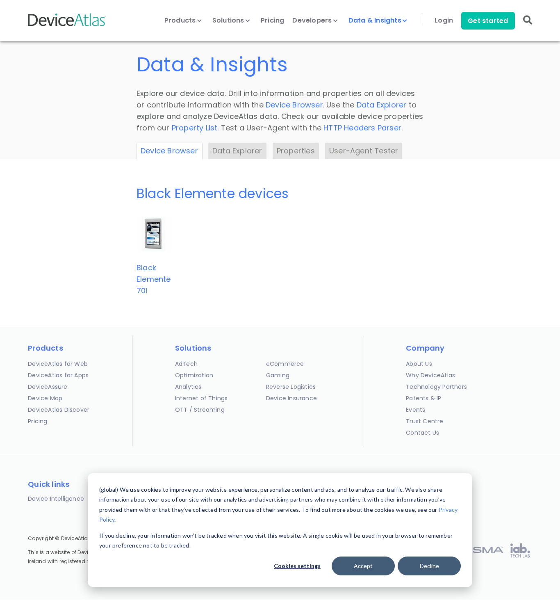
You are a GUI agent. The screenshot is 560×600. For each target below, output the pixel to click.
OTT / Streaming (200, 410)
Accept (363, 565)
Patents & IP (423, 398)
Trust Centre (424, 421)
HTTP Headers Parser (362, 128)
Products (181, 20)
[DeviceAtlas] (67, 25)
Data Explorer (382, 105)
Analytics (188, 387)
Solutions (229, 20)
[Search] (527, 25)
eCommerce (285, 364)
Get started (488, 20)
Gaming (277, 375)
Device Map (45, 398)
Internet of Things (201, 398)
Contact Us (422, 433)
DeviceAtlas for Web (58, 364)
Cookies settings (297, 565)
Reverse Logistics (291, 387)
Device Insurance (291, 398)
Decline (429, 565)
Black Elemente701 (154, 279)
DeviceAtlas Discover (58, 410)
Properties (296, 151)
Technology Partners (436, 387)
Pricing (272, 20)
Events (415, 410)
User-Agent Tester (363, 151)
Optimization (194, 375)
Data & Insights (375, 20)
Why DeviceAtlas (430, 375)
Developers (312, 20)
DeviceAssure (47, 387)
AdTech (186, 364)
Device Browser (294, 105)
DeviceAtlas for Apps (58, 375)
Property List (195, 128)
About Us (419, 364)
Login (444, 20)
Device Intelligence (56, 499)
